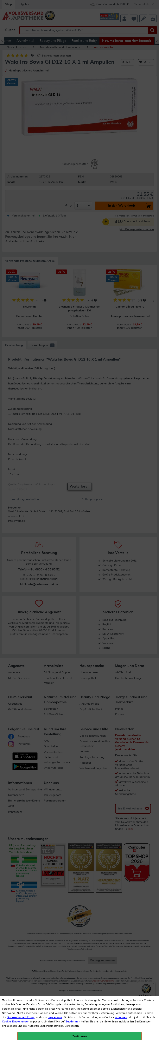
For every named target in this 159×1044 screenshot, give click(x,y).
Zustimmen (73, 1021)
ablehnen (121, 1017)
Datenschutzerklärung (21, 1017)
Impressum (55, 1017)
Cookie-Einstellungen (15, 1021)
